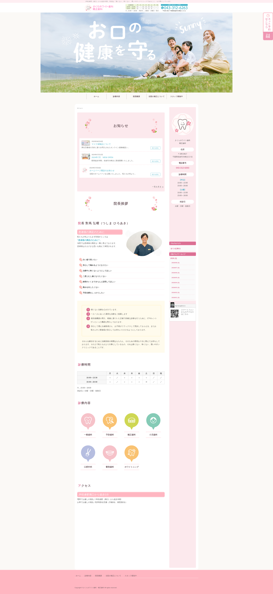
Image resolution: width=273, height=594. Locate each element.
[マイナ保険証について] (85, 144)
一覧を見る (156, 187)
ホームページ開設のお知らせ (101, 171)
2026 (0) (173, 258)
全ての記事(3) (176, 248)
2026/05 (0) (175, 277)
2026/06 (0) (175, 273)
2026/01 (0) (175, 297)
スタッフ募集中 (176, 96)
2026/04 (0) (175, 282)
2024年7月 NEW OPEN (102, 157)
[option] (136, 52)
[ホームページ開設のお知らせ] (84, 172)
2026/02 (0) (175, 292)
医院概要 (136, 96)
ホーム (96, 96)
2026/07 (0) (175, 268)
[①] (88, 428)
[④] (153, 428)
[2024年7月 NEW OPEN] (85, 158)
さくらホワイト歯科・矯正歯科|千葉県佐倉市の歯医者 (103, 7)
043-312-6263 (182, 168)
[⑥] (110, 461)
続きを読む (155, 148)
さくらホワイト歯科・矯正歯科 (93, 587)
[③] (131, 428)
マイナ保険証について (101, 144)
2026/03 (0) (175, 287)
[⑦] (131, 461)
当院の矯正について (157, 96)
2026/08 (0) (175, 263)
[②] (110, 428)
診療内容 (116, 96)
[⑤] (88, 461)
